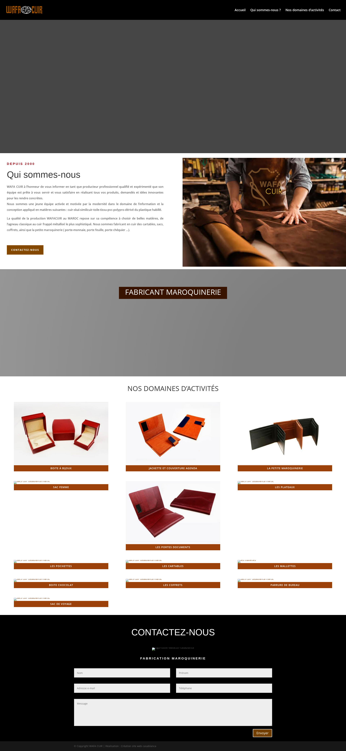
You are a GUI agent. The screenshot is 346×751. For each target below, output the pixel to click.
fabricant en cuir (125, 224)
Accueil (240, 10)
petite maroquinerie (49, 230)
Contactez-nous (25, 250)
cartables (149, 224)
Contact (335, 10)
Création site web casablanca (138, 746)
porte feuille (95, 230)
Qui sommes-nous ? (265, 10)
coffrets (12, 230)
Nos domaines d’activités (304, 10)
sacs (160, 224)
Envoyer (262, 733)
